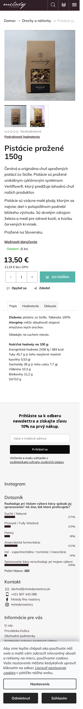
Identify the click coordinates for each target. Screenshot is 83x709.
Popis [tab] (13, 306)
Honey (9, 533)
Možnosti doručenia (20, 242)
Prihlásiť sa (40, 449)
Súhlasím (59, 698)
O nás (8, 625)
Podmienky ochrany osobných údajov (30, 641)
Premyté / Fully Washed (21, 523)
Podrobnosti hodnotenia (22, 137)
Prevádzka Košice (16, 631)
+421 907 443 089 (24, 594)
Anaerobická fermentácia (22, 542)
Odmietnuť (21, 698)
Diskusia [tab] (50, 306)
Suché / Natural (15, 514)
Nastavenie (40, 684)
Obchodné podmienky (19, 636)
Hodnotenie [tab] (30, 306)
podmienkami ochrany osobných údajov (37, 462)
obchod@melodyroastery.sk (30, 589)
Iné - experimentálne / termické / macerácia (35, 552)
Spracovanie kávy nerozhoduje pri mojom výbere (38, 562)
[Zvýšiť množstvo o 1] (32, 277)
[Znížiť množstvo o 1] (11, 277)
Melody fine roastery (25, 599)
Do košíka (60, 277)
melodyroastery (22, 604)
